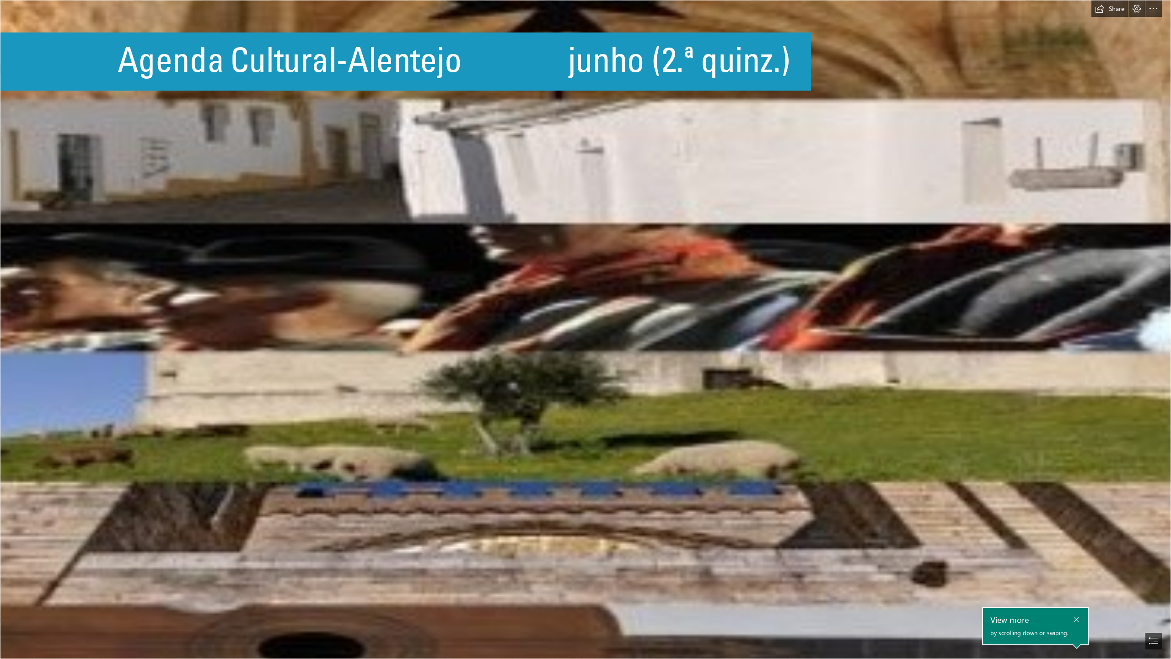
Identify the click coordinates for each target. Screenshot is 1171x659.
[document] (585, 329)
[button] (1109, 8)
